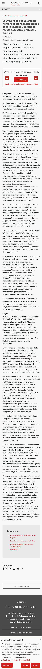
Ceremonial (14, 549)
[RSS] (34, 607)
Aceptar (35, 665)
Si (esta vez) (21, 80)
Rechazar (25, 665)
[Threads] (31, 607)
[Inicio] (22, 4)
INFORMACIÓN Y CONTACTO (21, 633)
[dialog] (21, 653)
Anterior (7, 78)
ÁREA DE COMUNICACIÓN (21, 627)
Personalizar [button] (7, 665)
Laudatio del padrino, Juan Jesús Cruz (22, 541)
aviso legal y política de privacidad (15, 660)
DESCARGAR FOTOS (21, 586)
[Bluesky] (27, 607)
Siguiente (36, 78)
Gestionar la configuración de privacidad (21, 84)
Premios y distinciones (15, 15)
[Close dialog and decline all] (40, 638)
